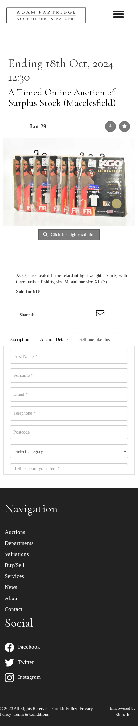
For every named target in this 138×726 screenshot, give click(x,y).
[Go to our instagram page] (88, 315)
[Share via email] (101, 315)
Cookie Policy (64, 708)
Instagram (27, 677)
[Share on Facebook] (48, 315)
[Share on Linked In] (74, 315)
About (12, 598)
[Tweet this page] (61, 315)
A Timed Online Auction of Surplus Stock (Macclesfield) (62, 97)
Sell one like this (94, 339)
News (11, 587)
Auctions (15, 532)
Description (18, 339)
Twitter (24, 662)
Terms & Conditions (31, 714)
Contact (13, 609)
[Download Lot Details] (110, 126)
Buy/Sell (14, 565)
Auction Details (54, 339)
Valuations (17, 554)
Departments (19, 543)
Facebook (27, 647)
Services (14, 576)
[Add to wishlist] (124, 126)
